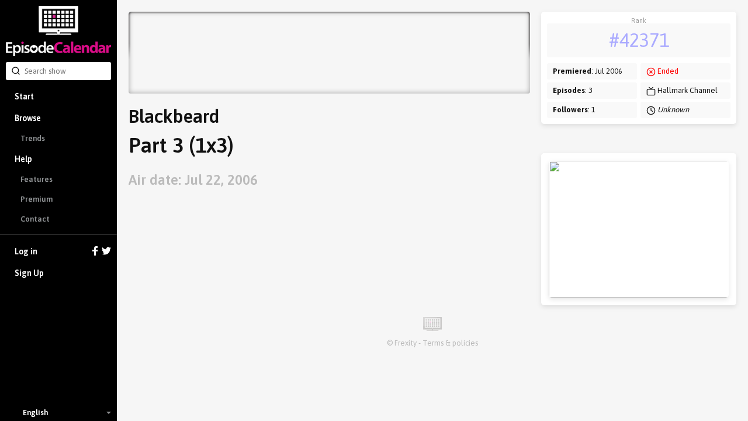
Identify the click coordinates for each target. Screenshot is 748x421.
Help (23, 159)
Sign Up (29, 273)
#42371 (639, 40)
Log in (26, 251)
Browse (28, 118)
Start (24, 96)
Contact (35, 219)
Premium (36, 199)
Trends (32, 138)
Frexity (405, 343)
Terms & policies (450, 343)
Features (36, 179)
